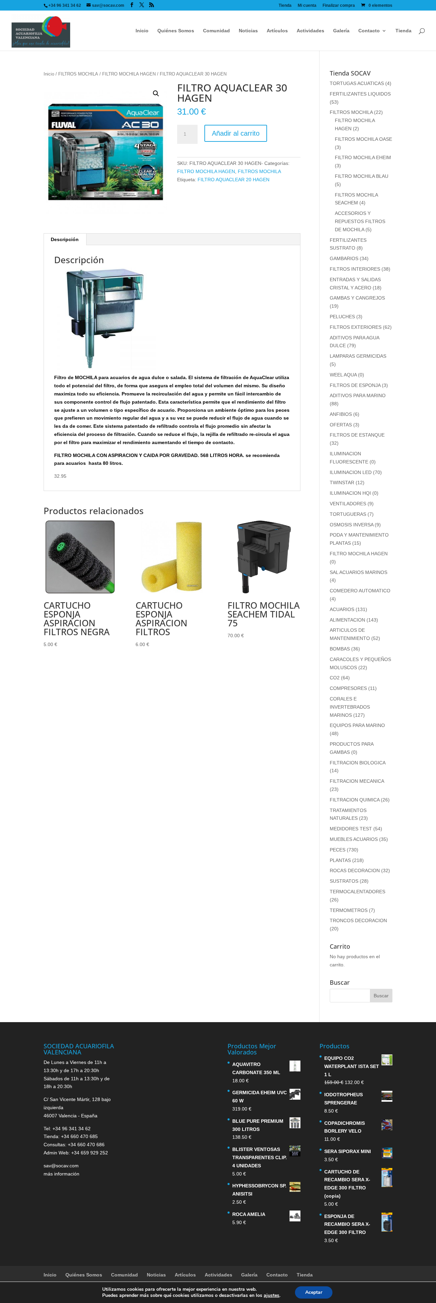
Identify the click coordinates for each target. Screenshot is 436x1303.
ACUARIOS (342, 609)
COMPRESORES (348, 688)
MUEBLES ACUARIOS (354, 839)
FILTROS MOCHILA (78, 74)
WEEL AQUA (343, 374)
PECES (337, 849)
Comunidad (216, 30)
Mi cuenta (307, 5)
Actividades (310, 30)
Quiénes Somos (175, 30)
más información (61, 1174)
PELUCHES (342, 316)
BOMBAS (340, 649)
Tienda (285, 5)
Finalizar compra (339, 5)
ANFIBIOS (341, 414)
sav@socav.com (61, 1165)
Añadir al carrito (236, 133)
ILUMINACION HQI (350, 493)
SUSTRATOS (344, 881)
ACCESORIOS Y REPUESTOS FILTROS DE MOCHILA (360, 221)
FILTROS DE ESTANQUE (357, 435)
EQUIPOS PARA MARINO (357, 725)
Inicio (142, 30)
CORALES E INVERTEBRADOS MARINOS (350, 707)
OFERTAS (341, 424)
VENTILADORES (348, 503)
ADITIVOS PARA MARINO (358, 395)
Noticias (248, 30)
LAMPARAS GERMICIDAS (358, 356)
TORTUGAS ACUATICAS (357, 83)
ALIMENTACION (347, 620)
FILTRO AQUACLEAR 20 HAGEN (233, 179)
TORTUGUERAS (348, 514)
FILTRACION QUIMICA (354, 799)
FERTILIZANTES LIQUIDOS (360, 94)
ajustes (271, 1295)
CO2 (335, 677)
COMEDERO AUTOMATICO (360, 590)
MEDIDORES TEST (351, 828)
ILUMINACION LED (351, 472)
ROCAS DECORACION (355, 870)
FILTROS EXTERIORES (356, 327)
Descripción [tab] (65, 239)
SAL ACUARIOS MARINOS (358, 572)
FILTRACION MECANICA (357, 781)
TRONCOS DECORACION (358, 920)
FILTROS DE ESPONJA (355, 385)
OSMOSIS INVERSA (351, 524)
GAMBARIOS (344, 258)
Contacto (369, 30)
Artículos (277, 30)
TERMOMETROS (349, 910)
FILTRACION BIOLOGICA (357, 762)
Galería (341, 30)
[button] (156, 93)
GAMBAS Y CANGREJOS (357, 298)
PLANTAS (340, 860)
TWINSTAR (342, 482)
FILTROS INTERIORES (355, 269)
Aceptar (313, 1292)
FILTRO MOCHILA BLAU (361, 176)
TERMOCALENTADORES (357, 891)
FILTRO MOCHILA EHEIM (363, 157)
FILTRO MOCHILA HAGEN (129, 74)
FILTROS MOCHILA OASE (363, 139)
